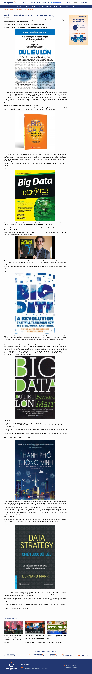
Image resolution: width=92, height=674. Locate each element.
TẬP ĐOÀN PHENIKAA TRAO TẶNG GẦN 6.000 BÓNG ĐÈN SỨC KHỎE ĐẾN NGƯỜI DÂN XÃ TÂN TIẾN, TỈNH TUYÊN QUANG (35, 637)
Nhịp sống (41, 6)
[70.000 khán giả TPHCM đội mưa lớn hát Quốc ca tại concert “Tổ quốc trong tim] (13, 627)
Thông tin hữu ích (70, 6)
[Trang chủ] (10, 2)
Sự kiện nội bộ (58, 6)
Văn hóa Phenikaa (22, 9)
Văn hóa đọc (30, 9)
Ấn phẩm (48, 6)
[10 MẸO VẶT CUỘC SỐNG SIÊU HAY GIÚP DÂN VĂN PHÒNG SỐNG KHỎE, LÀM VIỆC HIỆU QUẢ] (57, 627)
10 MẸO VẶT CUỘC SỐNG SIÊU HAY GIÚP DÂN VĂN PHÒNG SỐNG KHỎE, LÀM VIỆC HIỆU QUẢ (56, 637)
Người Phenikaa (30, 6)
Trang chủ (20, 6)
